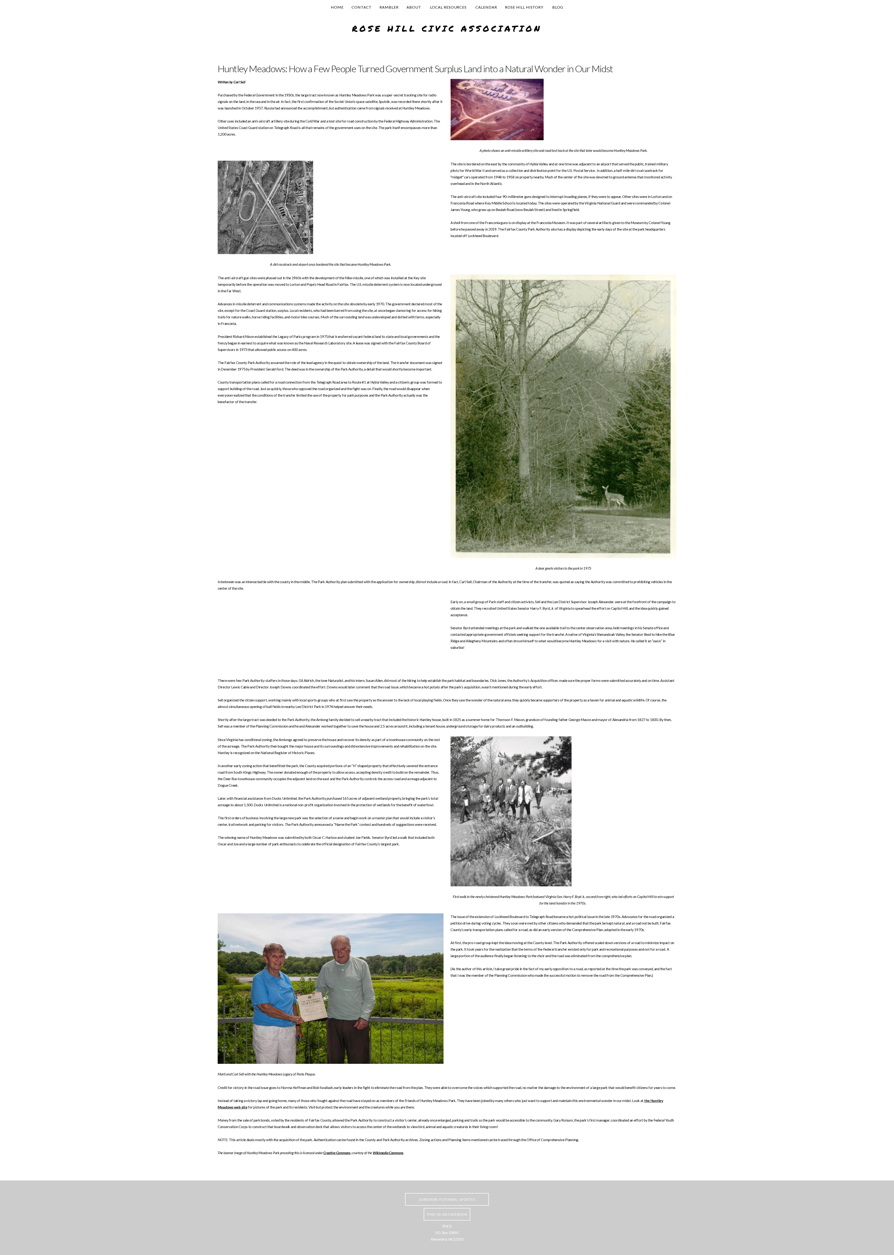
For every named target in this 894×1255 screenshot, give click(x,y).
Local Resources (448, 7)
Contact (362, 7)
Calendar (486, 7)
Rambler (389, 7)
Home (337, 7)
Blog (557, 7)
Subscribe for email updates (447, 1199)
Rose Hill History (524, 7)
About (414, 7)
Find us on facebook (447, 1214)
